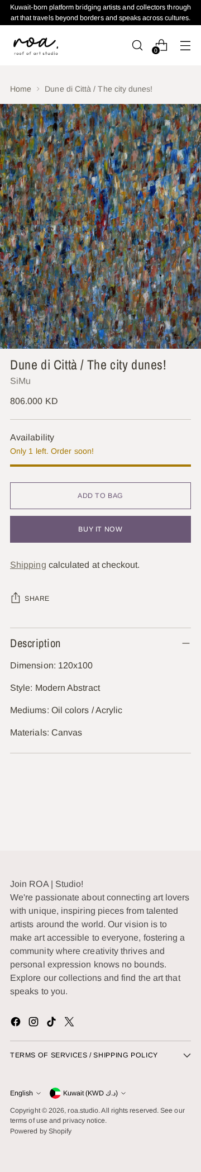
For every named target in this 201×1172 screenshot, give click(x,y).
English (21, 1093)
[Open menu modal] (185, 45)
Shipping (28, 565)
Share (37, 598)
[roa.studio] (35, 45)
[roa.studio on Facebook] (16, 1023)
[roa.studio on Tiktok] (52, 1023)
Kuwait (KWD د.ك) (90, 1093)
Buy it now (100, 529)
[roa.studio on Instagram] (34, 1023)
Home (20, 88)
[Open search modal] (137, 45)
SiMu (20, 381)
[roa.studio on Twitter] (70, 1023)
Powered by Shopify (40, 1131)
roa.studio (83, 1110)
